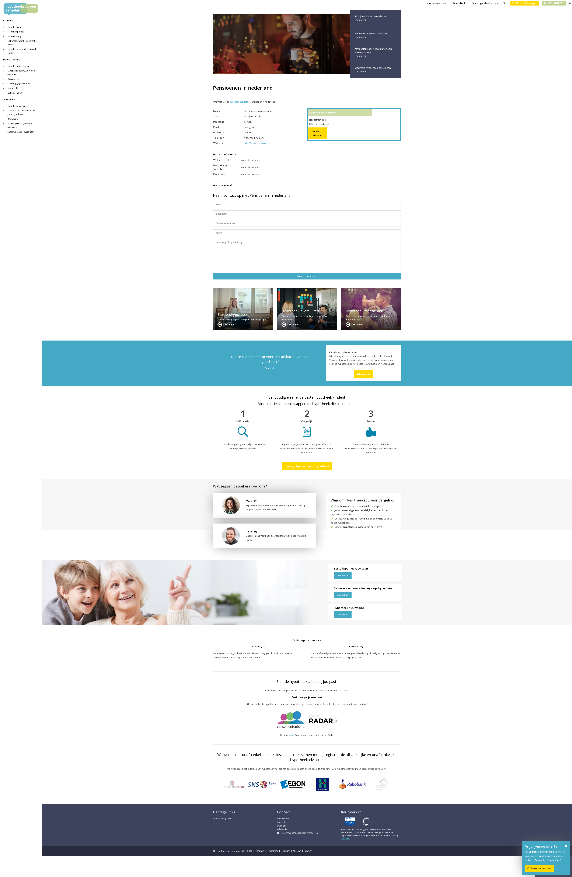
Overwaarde (13, 79)
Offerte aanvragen (539, 868)
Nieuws (297, 851)
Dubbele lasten (14, 92)
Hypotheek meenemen (18, 66)
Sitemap (259, 851)
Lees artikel (343, 575)
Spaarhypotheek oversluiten (20, 131)
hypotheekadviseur (239, 101)
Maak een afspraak (317, 133)
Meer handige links (222, 818)
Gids (504, 3)
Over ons (282, 825)
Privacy (308, 851)
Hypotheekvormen (16, 27)
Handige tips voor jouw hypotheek (306, 466)
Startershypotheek (16, 31)
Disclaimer (272, 851)
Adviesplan (363, 374)
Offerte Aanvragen (526, 3)
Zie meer (345, 838)
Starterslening (14, 36)
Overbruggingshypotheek (19, 83)
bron (291, 734)
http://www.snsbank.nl (256, 143)
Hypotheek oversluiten (18, 106)
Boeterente (12, 118)
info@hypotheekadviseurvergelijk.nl (300, 832)
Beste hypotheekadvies (485, 3)
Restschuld (12, 88)
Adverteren (283, 818)
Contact (281, 822)
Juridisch (285, 851)
